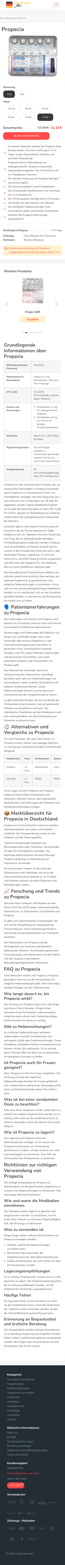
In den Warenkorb (26, 136)
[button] (32, 319)
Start (2, 18)
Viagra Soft (32, 311)
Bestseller (11, 18)
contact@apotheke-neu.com (23, 1473)
